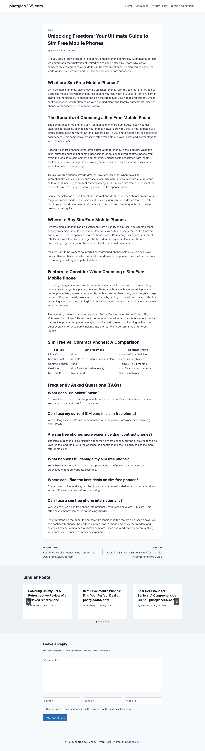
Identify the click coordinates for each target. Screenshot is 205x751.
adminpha (55, 50)
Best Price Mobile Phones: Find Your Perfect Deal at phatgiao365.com (69, 552)
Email (89, 700)
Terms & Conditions (182, 5)
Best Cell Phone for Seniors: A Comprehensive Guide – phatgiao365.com (157, 595)
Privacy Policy (159, 5)
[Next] (176, 601)
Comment (51, 660)
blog (50, 30)
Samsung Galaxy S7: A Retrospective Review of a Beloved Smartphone (47, 595)
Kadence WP (133, 741)
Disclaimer (142, 5)
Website (131, 700)
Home (129, 5)
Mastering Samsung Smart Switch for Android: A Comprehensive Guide (134, 552)
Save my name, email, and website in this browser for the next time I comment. (89, 709)
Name (49, 700)
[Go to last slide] (28, 601)
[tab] (96, 622)
